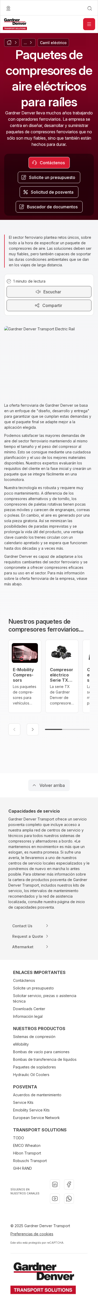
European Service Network (36, 1117)
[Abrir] (89, 24)
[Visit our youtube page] (55, 1199)
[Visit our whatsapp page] (69, 1199)
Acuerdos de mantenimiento (37, 1095)
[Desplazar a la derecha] (33, 729)
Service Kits (23, 1102)
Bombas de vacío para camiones (41, 1052)
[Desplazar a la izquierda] (14, 729)
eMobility (21, 1044)
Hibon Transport (27, 1153)
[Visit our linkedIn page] (55, 1184)
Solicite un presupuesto (33, 988)
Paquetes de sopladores (34, 1067)
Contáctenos (24, 980)
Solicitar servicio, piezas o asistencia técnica (44, 998)
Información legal (28, 1016)
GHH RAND (22, 1168)
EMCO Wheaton (27, 1145)
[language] (8, 8)
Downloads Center (29, 1009)
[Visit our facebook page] (69, 1184)
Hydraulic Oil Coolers (31, 1074)
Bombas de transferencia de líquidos (45, 1059)
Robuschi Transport (30, 1160)
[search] (90, 8)
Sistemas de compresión (34, 1036)
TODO (18, 1138)
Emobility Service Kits (31, 1110)
